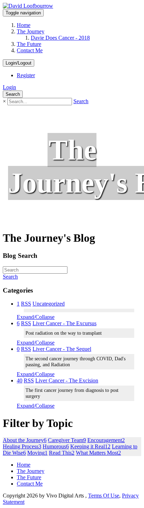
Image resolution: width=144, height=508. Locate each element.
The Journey (30, 31)
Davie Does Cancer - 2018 (60, 38)
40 (19, 380)
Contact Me (30, 50)
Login (9, 87)
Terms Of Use (103, 496)
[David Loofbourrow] (28, 6)
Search (80, 101)
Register (26, 75)
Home (23, 25)
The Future (29, 44)
